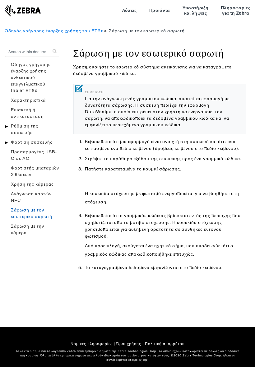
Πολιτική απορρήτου (165, 344)
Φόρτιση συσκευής (32, 142)
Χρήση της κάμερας (32, 184)
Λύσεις (129, 10)
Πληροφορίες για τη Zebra (235, 11)
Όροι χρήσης (128, 344)
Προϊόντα (159, 10)
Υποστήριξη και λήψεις (196, 11)
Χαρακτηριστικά (28, 100)
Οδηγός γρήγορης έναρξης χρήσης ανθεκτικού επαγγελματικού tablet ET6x (31, 78)
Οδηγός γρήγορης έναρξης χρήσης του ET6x (54, 31)
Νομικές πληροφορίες (92, 344)
